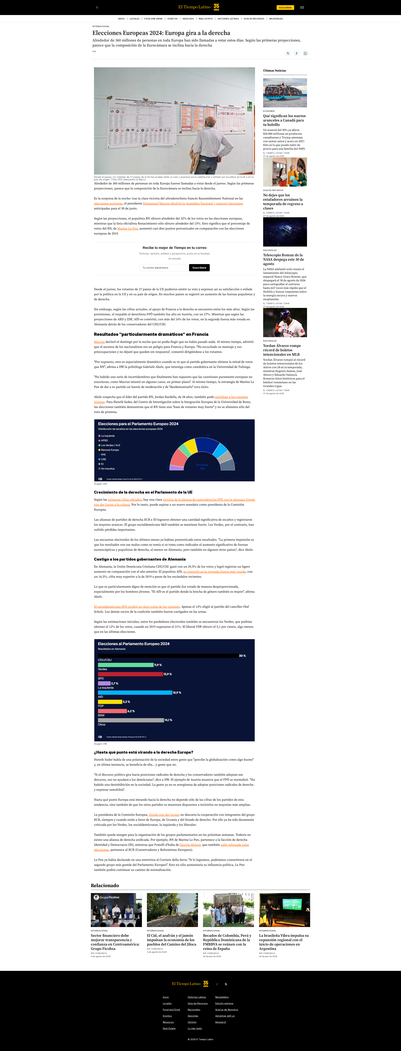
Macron (99, 342)
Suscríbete (285, 7)
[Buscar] (97, 7)
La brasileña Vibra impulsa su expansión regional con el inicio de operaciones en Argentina (284, 942)
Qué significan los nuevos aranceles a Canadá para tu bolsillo (284, 120)
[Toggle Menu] (302, 7)
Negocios (188, 19)
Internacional (101, 26)
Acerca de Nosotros (226, 1009)
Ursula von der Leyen (164, 814)
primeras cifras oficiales (125, 499)
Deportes (193, 1016)
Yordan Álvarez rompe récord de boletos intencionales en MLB (282, 350)
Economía (269, 111)
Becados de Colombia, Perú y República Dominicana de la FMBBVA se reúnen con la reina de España (227, 942)
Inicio (121, 19)
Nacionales (276, 19)
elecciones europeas (108, 203)
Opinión (192, 1022)
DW (94, 51)
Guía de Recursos (254, 19)
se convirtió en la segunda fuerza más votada (214, 571)
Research (220, 1022)
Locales (134, 19)
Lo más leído (195, 1028)
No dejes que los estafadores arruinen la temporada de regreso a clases (283, 201)
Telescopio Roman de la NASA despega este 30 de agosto (283, 259)
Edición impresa (224, 1003)
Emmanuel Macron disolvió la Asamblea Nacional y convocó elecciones (193, 203)
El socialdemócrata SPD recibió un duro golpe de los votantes (137, 606)
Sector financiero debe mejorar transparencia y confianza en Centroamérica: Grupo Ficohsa (115, 942)
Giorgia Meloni (190, 844)
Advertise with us (225, 1016)
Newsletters (222, 997)
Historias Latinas (228, 19)
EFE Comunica (99, 953)
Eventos (173, 19)
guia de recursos (273, 190)
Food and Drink (153, 19)
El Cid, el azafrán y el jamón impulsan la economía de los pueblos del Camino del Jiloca (171, 940)
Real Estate (206, 19)
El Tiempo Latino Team (276, 153)
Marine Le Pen (127, 228)
